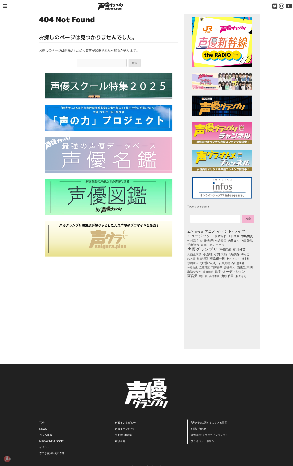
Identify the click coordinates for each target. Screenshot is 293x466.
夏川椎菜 (239, 250)
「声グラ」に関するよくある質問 (209, 422)
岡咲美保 (234, 254)
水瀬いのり (208, 263)
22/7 (190, 231)
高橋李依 (214, 276)
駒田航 (203, 276)
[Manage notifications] (7, 459)
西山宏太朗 (245, 267)
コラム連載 (45, 435)
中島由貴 (247, 236)
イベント (44, 447)
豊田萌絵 (208, 271)
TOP (41, 422)
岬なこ (245, 254)
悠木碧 (191, 258)
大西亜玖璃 (194, 254)
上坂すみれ (219, 236)
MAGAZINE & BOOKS (51, 441)
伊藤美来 (207, 240)
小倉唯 (207, 254)
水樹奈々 (193, 263)
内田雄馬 (247, 240)
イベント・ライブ (231, 231)
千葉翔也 (193, 245)
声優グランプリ (202, 249)
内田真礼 (233, 240)
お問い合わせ (198, 428)
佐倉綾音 (220, 240)
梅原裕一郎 (217, 258)
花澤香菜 (216, 267)
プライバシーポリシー (204, 441)
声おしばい (207, 245)
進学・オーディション (230, 271)
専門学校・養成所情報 (51, 453)
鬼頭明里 (227, 276)
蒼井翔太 (229, 267)
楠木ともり (233, 258)
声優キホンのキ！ (124, 428)
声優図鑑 (225, 250)
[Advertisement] (108, 290)
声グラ (219, 245)
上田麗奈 (233, 236)
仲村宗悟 (193, 240)
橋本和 (245, 258)
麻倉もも (241, 276)
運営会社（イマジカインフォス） (209, 435)
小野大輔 (220, 254)
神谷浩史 (192, 267)
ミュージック (198, 236)
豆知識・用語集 (123, 435)
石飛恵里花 (237, 263)
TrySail (199, 231)
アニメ (210, 231)
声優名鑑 (120, 441)
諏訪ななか (194, 271)
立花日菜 (204, 267)
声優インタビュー (125, 422)
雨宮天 (192, 276)
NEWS (43, 428)
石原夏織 (224, 263)
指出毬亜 (202, 258)
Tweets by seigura (198, 206)
